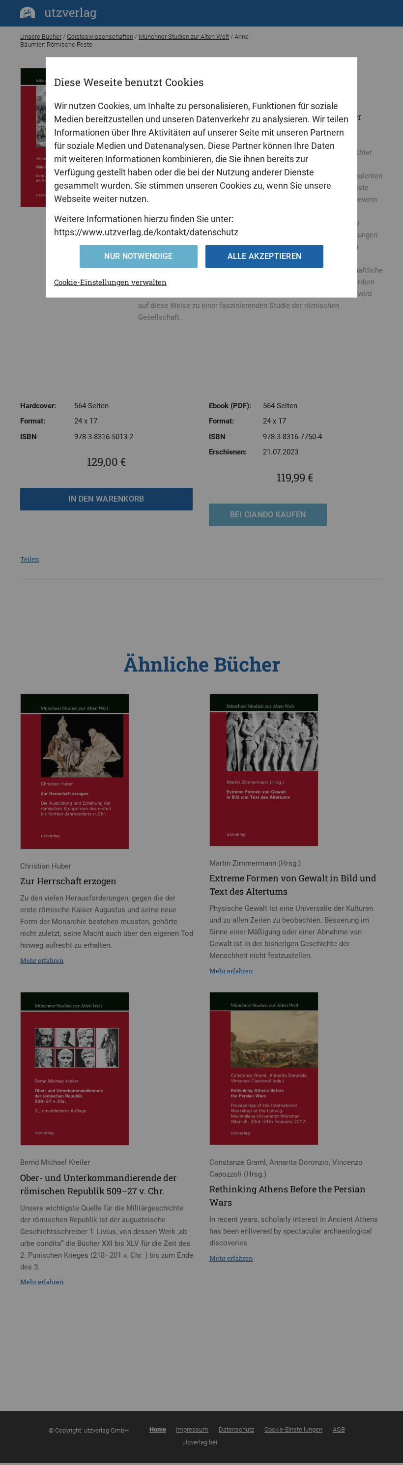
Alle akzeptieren (265, 256)
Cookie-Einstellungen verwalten (110, 282)
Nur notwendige (138, 256)
